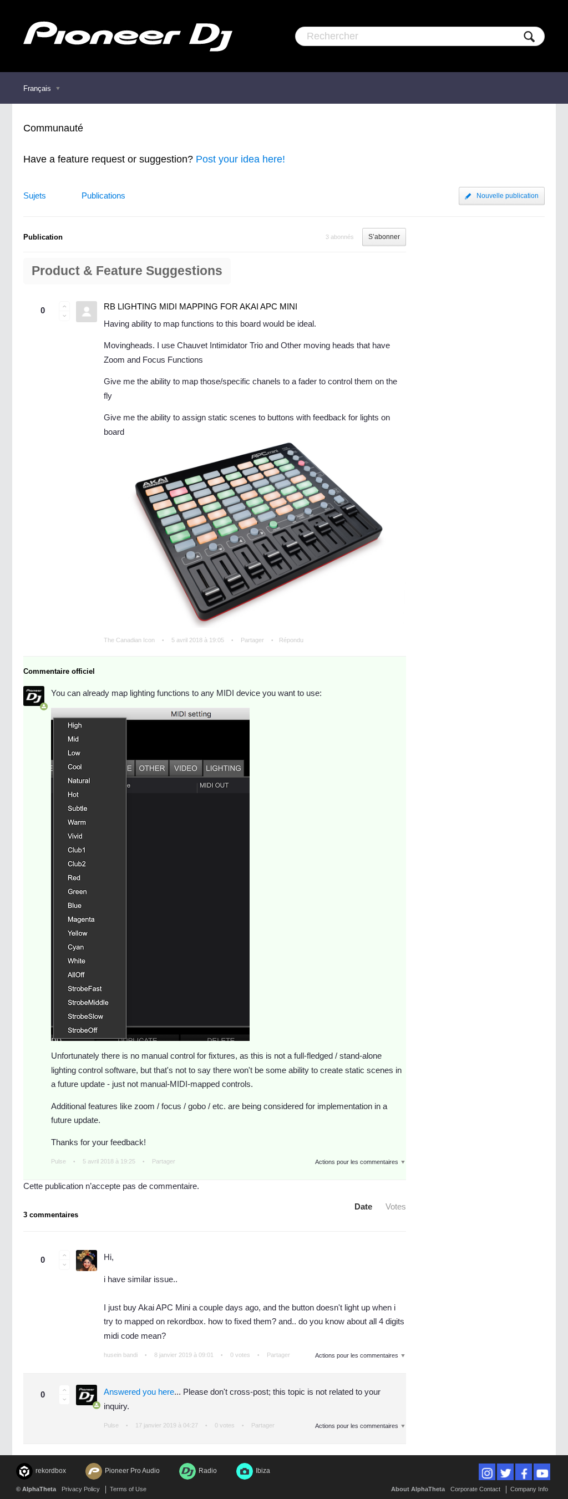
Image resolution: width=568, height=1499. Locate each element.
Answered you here (139, 1391)
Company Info (529, 1489)
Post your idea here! (240, 159)
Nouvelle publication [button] (507, 196)
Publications (103, 195)
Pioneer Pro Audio (132, 1471)
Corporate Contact (475, 1489)
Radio (208, 1471)
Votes (396, 1206)
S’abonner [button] (384, 237)
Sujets (34, 195)
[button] (64, 306)
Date (363, 1206)
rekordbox (51, 1471)
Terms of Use (128, 1489)
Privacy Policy (81, 1489)
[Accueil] (127, 36)
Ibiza (263, 1471)
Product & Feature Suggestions (127, 271)
